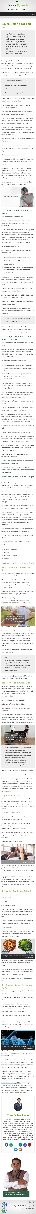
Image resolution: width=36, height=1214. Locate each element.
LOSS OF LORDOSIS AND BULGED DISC (15, 627)
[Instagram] (25, 1145)
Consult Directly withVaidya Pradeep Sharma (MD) (15, 1193)
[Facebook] (6, 1145)
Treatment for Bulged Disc (11, 1083)
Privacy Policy (30, 1208)
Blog (23, 1208)
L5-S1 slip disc (23, 407)
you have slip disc (21, 870)
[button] (30, 14)
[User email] (20, 1149)
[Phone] (16, 1145)
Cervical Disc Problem (14, 719)
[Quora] (29, 1145)
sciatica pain (5, 463)
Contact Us (24, 9)
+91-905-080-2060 (13, 9)
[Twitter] (16, 1149)
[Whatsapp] (11, 1145)
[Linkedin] (20, 1145)
